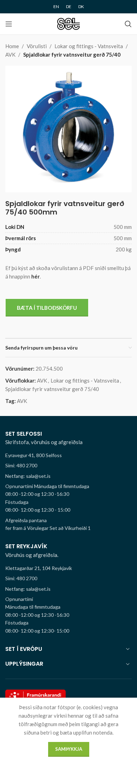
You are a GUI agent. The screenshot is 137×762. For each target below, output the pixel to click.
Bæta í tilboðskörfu (47, 308)
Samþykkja (68, 749)
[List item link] (68, 465)
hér (35, 276)
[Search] (128, 24)
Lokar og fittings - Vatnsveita (88, 46)
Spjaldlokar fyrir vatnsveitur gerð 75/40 (71, 54)
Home (12, 46)
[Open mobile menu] (9, 24)
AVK (10, 54)
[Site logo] (68, 23)
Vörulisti (37, 46)
